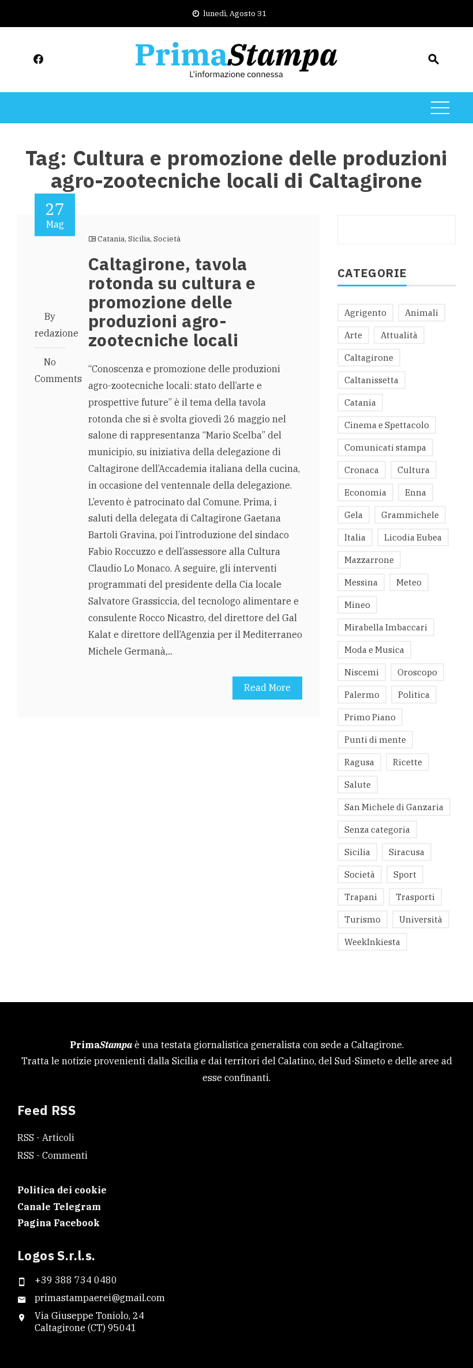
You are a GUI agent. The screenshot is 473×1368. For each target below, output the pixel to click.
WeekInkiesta (372, 941)
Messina (361, 582)
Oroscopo (417, 672)
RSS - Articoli (45, 1137)
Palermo (362, 694)
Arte (353, 335)
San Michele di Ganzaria (394, 807)
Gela (353, 514)
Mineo (357, 604)
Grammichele (410, 514)
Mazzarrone (369, 559)
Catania (111, 239)
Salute (357, 784)
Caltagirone (368, 357)
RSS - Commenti (52, 1155)
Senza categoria (377, 829)
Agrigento (365, 312)
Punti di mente (375, 739)
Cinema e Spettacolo (386, 425)
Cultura (413, 469)
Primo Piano (370, 717)
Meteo (409, 582)
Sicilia (139, 239)
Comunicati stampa (385, 447)
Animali (421, 312)
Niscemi (361, 672)
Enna (415, 492)
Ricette (407, 762)
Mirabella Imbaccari (385, 627)
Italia (355, 537)
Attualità (399, 335)
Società (167, 239)
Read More (267, 687)
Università (420, 919)
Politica (414, 694)
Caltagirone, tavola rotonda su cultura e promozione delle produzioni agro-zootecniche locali (172, 301)
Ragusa (359, 762)
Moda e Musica (374, 649)
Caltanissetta (371, 380)
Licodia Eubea (413, 537)
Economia (365, 492)
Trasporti (415, 896)
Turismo (362, 919)
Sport (404, 874)
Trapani (360, 896)
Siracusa (407, 852)
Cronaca (361, 469)
